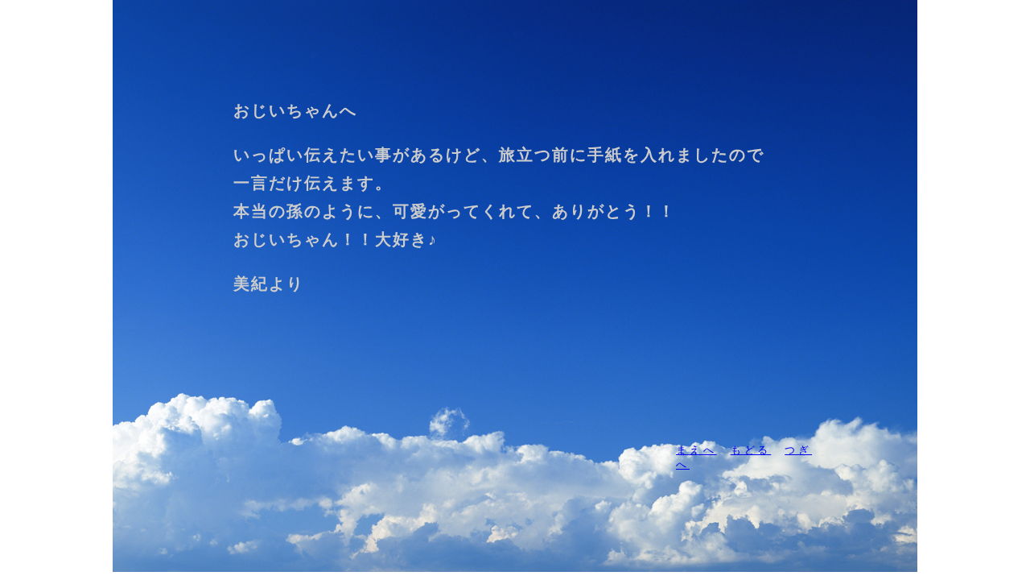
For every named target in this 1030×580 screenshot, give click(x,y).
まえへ (696, 450)
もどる (751, 450)
